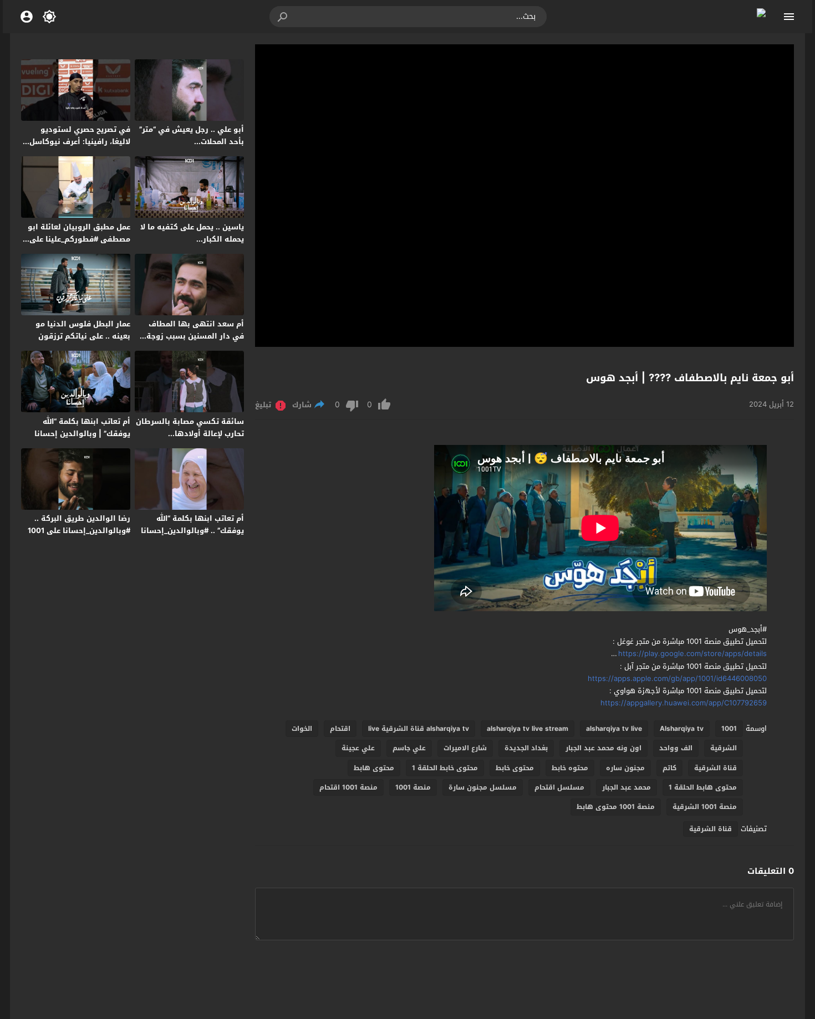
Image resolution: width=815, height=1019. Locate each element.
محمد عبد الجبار (626, 787)
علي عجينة (358, 748)
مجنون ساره (625, 768)
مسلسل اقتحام (559, 787)
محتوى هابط (374, 768)
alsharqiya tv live (614, 729)
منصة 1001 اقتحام (348, 787)
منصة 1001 (413, 787)
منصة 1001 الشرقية (705, 807)
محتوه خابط (570, 768)
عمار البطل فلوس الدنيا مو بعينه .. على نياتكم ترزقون (82, 330)
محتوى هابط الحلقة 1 (703, 787)
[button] (283, 16)
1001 (729, 729)
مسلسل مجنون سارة (483, 787)
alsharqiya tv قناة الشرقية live (418, 729)
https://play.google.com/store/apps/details (692, 653)
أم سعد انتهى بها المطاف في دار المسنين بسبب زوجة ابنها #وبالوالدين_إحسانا (195, 336)
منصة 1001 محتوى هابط (616, 807)
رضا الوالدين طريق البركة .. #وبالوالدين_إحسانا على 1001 (79, 524)
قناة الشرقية (715, 768)
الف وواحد (675, 748)
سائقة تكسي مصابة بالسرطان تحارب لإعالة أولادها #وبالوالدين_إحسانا (190, 433)
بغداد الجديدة (526, 748)
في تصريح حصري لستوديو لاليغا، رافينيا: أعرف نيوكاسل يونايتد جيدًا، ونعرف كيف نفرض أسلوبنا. (79, 147)
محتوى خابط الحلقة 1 (445, 768)
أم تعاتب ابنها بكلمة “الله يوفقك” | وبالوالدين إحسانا (82, 427)
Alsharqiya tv (682, 729)
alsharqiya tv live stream (527, 729)
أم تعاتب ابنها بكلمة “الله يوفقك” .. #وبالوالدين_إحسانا (192, 524)
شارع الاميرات (465, 748)
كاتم (669, 768)
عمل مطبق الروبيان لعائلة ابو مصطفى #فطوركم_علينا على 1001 (79, 239)
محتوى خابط (515, 768)
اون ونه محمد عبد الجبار (603, 748)
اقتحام (340, 729)
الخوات (302, 729)
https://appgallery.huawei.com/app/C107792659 (683, 703)
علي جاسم (409, 748)
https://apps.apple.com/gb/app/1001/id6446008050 (677, 678)
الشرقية (723, 748)
